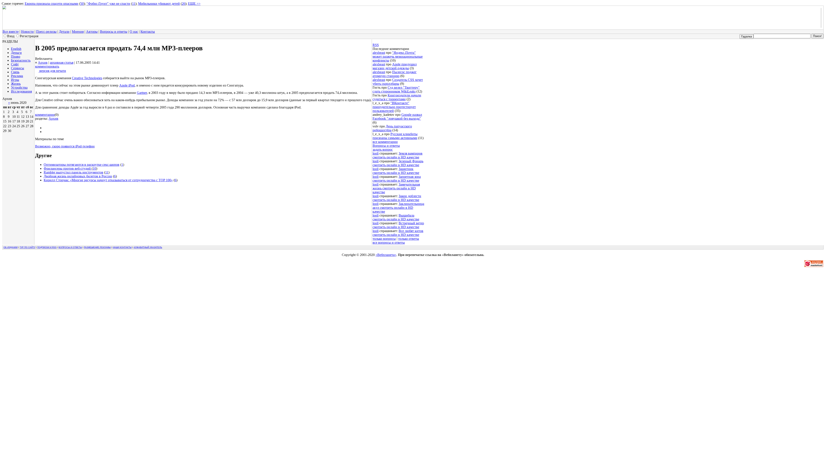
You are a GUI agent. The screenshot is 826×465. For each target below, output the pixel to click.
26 (183, 3)
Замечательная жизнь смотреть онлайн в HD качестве (396, 188)
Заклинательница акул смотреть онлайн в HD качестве (398, 207)
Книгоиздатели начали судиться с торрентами (397, 97)
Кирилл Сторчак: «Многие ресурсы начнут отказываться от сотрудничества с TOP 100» (108, 180)
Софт (15, 64)
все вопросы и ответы (389, 242)
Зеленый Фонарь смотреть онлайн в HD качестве (398, 163)
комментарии (45, 114)
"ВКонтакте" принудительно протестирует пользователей (394, 107)
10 (94, 168)
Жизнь (16, 83)
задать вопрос (383, 149)
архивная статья (61, 62)
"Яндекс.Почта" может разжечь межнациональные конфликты (398, 56)
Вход (10, 36)
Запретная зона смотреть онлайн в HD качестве (397, 178)
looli (376, 153)
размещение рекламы (97, 247)
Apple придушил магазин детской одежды (395, 66)
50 (82, 3)
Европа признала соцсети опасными (51, 3)
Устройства (19, 87)
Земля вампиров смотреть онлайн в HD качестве (397, 155)
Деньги (16, 52)
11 (133, 3)
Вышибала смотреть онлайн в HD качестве (396, 217)
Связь (15, 72)
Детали (64, 31)
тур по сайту (27, 247)
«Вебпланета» (386, 255)
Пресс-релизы (46, 31)
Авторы (92, 31)
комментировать (47, 66)
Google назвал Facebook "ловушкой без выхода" (397, 116)
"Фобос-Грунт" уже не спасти (108, 3)
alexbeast (379, 52)
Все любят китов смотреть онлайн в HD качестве (398, 233)
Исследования (21, 91)
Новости (27, 31)
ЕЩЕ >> (194, 3)
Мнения (78, 31)
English (16, 49)
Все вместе (11, 31)
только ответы (408, 238)
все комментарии (385, 142)
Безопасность (21, 60)
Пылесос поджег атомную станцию (395, 74)
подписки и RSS (47, 247)
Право (15, 56)
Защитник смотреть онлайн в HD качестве (396, 171)
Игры (15, 80)
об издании (10, 247)
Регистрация (29, 36)
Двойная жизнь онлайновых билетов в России (78, 176)
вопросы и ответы (70, 247)
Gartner (142, 93)
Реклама (17, 76)
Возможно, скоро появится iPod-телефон (65, 146)
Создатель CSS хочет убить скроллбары (398, 81)
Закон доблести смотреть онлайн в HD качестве (397, 198)
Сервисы (17, 68)
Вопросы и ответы (113, 31)
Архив (43, 62)
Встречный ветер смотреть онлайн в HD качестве (398, 225)
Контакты (147, 31)
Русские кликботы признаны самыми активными (395, 136)
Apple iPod (127, 85)
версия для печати (52, 71)
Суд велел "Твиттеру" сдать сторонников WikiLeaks (396, 89)
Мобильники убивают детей (159, 3)
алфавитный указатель (148, 247)
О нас (134, 31)
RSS (376, 45)
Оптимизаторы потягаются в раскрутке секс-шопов (81, 164)
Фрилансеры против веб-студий (68, 168)
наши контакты (122, 247)
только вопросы (384, 238)
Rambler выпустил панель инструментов (73, 172)
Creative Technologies (87, 78)
